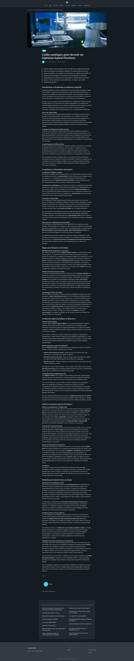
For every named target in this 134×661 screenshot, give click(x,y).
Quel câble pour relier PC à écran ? (50, 613)
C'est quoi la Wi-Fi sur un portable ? (78, 616)
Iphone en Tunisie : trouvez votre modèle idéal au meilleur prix (53, 629)
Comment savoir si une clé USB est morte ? (79, 608)
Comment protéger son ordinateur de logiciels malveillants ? (80, 619)
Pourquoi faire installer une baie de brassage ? (53, 616)
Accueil (46, 5)
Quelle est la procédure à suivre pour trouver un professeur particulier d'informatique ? (53, 608)
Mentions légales (92, 649)
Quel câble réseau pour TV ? (49, 625)
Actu (50, 5)
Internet (61, 5)
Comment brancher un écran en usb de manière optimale (78, 633)
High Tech (55, 5)
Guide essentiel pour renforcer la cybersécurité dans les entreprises (50, 634)
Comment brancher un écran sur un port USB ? (80, 624)
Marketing (74, 5)
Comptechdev (32, 648)
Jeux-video (67, 5)
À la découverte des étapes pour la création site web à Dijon (79, 612)
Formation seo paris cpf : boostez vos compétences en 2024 (78, 629)
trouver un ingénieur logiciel (53, 101)
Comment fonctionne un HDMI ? (50, 619)
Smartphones (87, 5)
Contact (90, 652)
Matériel (80, 5)
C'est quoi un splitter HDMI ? (49, 622)
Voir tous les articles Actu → (49, 591)
